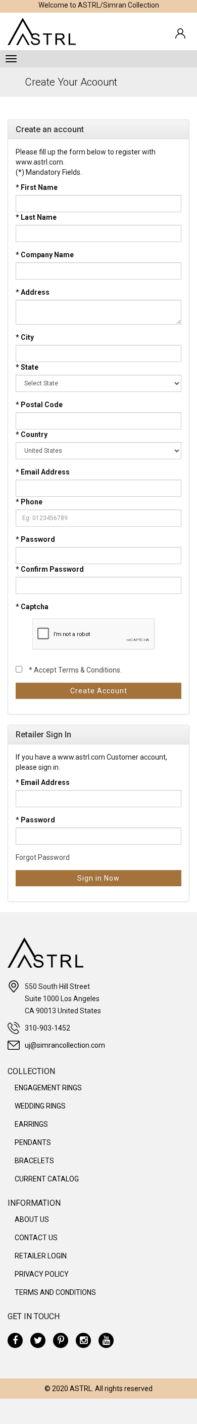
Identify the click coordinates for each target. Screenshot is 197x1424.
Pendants (33, 1142)
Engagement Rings (48, 1088)
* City (25, 337)
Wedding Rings (40, 1106)
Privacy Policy (42, 1274)
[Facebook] (15, 1340)
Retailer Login (41, 1256)
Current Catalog (47, 1179)
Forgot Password (43, 857)
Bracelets (34, 1161)
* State (27, 367)
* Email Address (43, 472)
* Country (31, 434)
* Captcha (32, 607)
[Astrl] (42, 31)
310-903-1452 (47, 1028)
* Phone (29, 502)
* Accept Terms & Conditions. (75, 670)
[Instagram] (83, 1340)
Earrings (31, 1124)
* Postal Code (39, 405)
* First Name (37, 187)
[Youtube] (106, 1340)
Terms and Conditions (55, 1292)
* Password (35, 539)
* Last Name (36, 217)
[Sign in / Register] (180, 33)
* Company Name (45, 255)
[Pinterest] (60, 1340)
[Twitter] (37, 1340)
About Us (32, 1219)
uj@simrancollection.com (65, 1045)
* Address (33, 292)
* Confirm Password (50, 569)
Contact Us (36, 1238)
